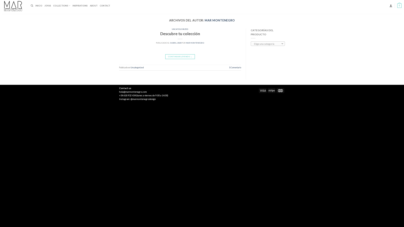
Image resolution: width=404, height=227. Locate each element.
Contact (105, 5)
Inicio (38, 5)
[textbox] (267, 44)
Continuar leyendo (180, 56)
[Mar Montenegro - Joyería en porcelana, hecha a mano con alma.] (14, 7)
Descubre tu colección (180, 33)
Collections (60, 5)
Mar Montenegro (220, 20)
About (94, 5)
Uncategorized (180, 29)
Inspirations (80, 5)
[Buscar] (32, 6)
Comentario (235, 67)
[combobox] (268, 43)
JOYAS (48, 5)
